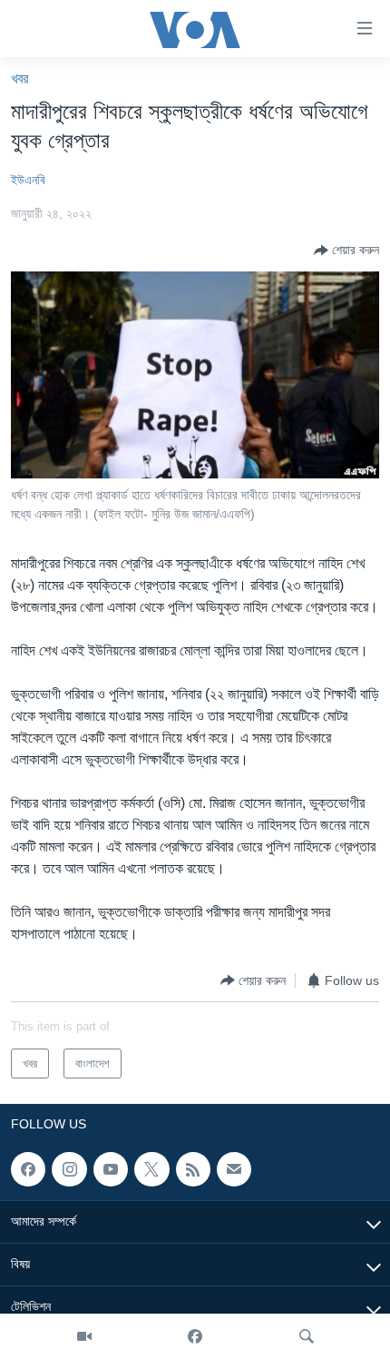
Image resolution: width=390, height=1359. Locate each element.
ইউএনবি (28, 179)
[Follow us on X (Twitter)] (151, 1169)
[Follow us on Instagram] (69, 1169)
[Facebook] (195, 1336)
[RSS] (193, 1169)
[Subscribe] (234, 1169)
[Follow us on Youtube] (110, 1169)
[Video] (84, 1336)
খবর (19, 78)
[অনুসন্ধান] (306, 1336)
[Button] (346, 250)
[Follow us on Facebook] (28, 1169)
